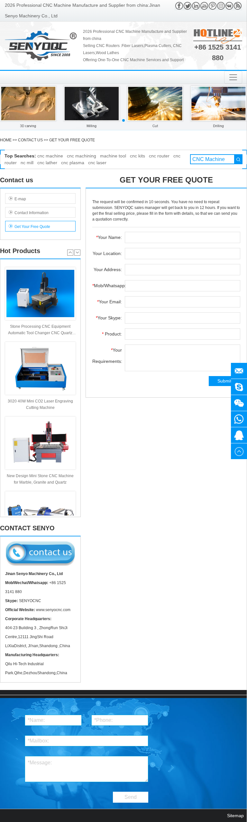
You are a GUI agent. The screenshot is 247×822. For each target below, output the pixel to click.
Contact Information (31, 213)
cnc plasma (72, 162)
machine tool (113, 155)
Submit (224, 380)
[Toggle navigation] (233, 77)
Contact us (30, 140)
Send (130, 797)
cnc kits (137, 155)
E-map (20, 199)
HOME (6, 140)
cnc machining (81, 155)
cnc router (159, 155)
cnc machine (50, 155)
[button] (123, 120)
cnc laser (97, 162)
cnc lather (47, 162)
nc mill (27, 162)
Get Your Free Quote (72, 140)
